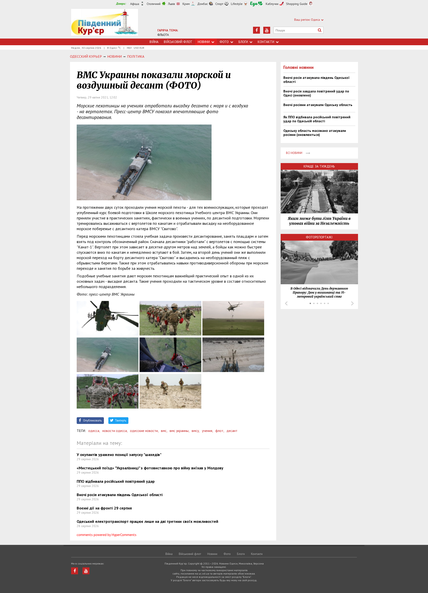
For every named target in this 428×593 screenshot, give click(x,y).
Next (352, 303)
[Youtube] (266, 30)
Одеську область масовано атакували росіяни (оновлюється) (314, 132)
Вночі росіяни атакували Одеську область (317, 104)
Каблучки (272, 4)
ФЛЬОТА (163, 35)
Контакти (266, 42)
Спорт (219, 4)
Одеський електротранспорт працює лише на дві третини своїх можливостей (147, 521)
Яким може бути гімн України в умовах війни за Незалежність (319, 221)
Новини (204, 42)
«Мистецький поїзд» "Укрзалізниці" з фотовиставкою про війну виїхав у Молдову (150, 467)
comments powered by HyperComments (106, 534)
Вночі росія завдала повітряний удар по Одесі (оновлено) (316, 93)
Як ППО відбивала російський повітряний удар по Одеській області (316, 119)
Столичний (153, 4)
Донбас (202, 4)
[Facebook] (256, 30)
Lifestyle (237, 4)
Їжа (256, 3)
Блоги (243, 42)
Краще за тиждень (319, 166)
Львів (171, 4)
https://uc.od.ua (104, 24)
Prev (286, 303)
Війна (154, 42)
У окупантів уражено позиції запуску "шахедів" (119, 454)
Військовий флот (178, 42)
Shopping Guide (296, 4)
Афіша (134, 4)
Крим (186, 4)
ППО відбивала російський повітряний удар (116, 481)
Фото (224, 42)
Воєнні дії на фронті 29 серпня (104, 508)
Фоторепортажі (319, 237)
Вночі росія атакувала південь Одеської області (120, 494)
